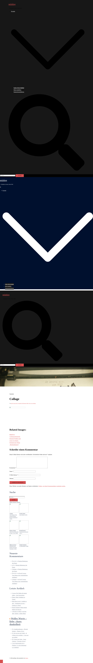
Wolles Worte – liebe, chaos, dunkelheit (18, 621)
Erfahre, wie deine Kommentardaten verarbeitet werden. (52, 486)
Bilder (27, 403)
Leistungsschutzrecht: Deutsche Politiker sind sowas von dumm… (15, 438)
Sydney (26, 658)
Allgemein (24, 403)
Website (11, 478)
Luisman (14, 579)
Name (11, 471)
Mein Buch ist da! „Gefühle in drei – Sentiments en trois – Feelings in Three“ (19, 603)
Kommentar (12, 468)
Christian (14, 569)
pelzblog (12, 4)
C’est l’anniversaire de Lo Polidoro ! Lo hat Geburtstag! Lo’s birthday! (19, 645)
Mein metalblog (17, 90)
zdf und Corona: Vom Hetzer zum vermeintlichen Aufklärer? (20, 575)
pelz (11, 403)
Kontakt (13, 11)
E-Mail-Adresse (13, 475)
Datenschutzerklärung (19, 92)
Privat (30, 403)
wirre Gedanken (33, 403)
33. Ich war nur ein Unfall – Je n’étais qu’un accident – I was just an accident (20, 635)
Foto (13, 434)
